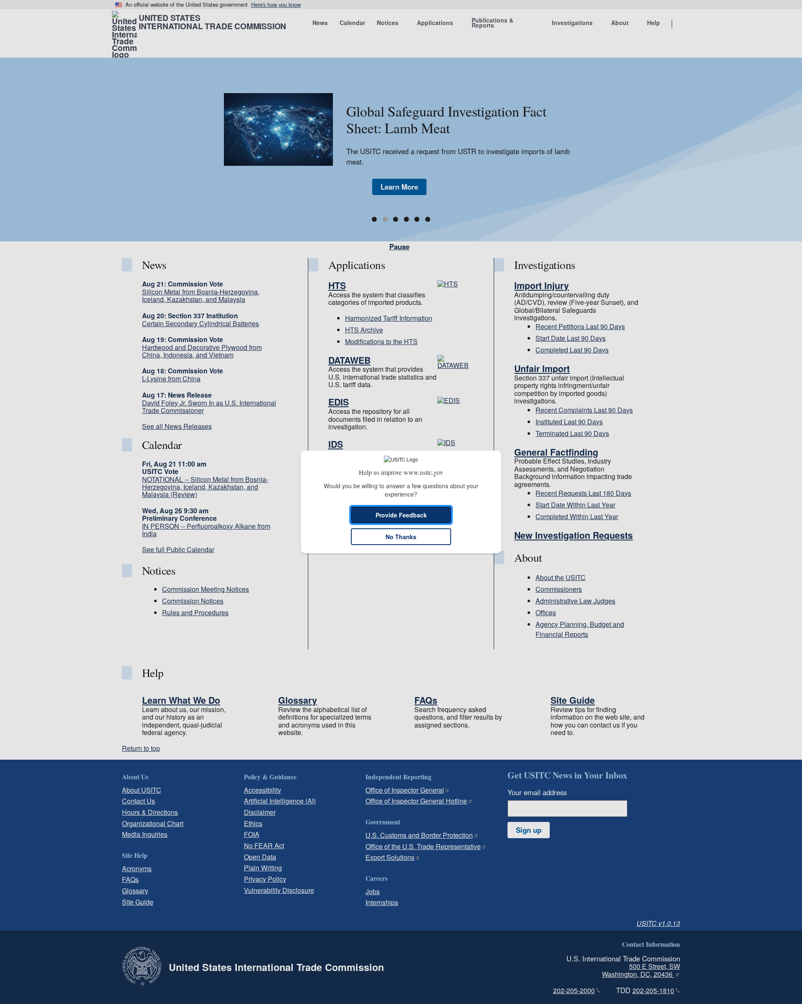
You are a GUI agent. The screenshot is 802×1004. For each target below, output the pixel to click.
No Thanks (401, 536)
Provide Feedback (401, 515)
